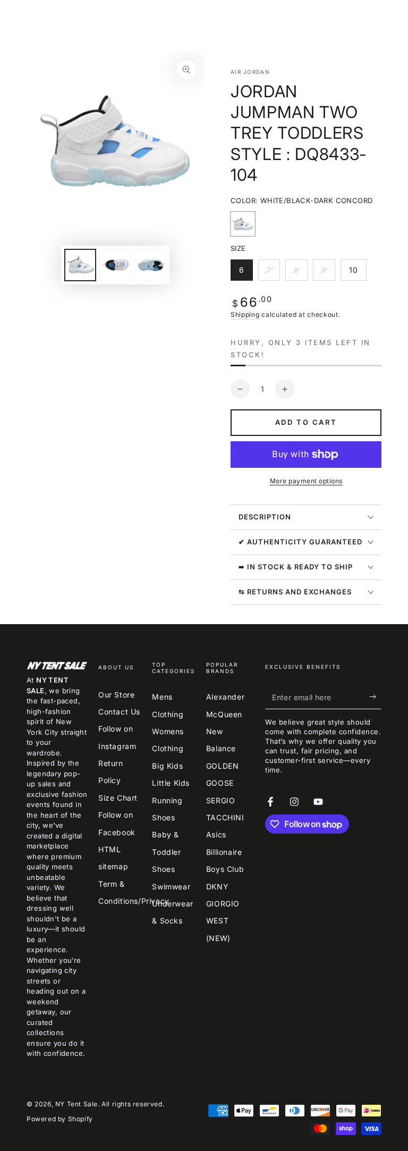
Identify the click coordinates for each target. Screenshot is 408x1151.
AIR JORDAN (250, 72)
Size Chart (118, 797)
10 (357, 273)
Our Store (116, 694)
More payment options (306, 481)
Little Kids (171, 782)
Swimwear (171, 886)
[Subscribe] (375, 697)
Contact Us (119, 711)
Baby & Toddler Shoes (166, 851)
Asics (216, 834)
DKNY (217, 886)
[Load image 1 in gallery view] (80, 265)
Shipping (245, 314)
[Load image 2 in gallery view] (115, 265)
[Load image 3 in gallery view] (150, 265)
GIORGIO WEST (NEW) (223, 921)
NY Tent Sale (76, 1104)
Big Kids (167, 765)
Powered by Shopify (60, 1119)
